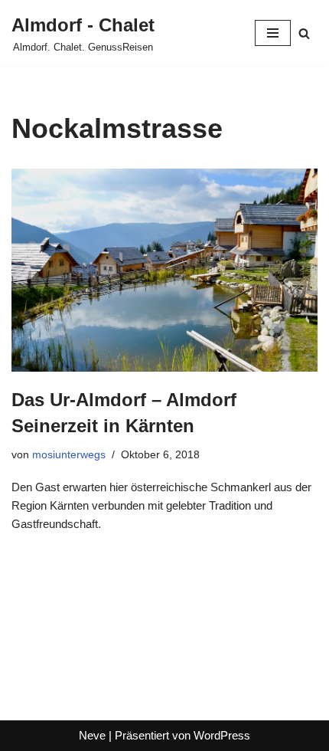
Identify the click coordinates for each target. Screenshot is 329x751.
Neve (92, 735)
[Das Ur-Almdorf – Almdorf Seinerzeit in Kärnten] (164, 270)
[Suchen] (304, 33)
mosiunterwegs (69, 455)
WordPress (222, 735)
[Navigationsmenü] (273, 33)
